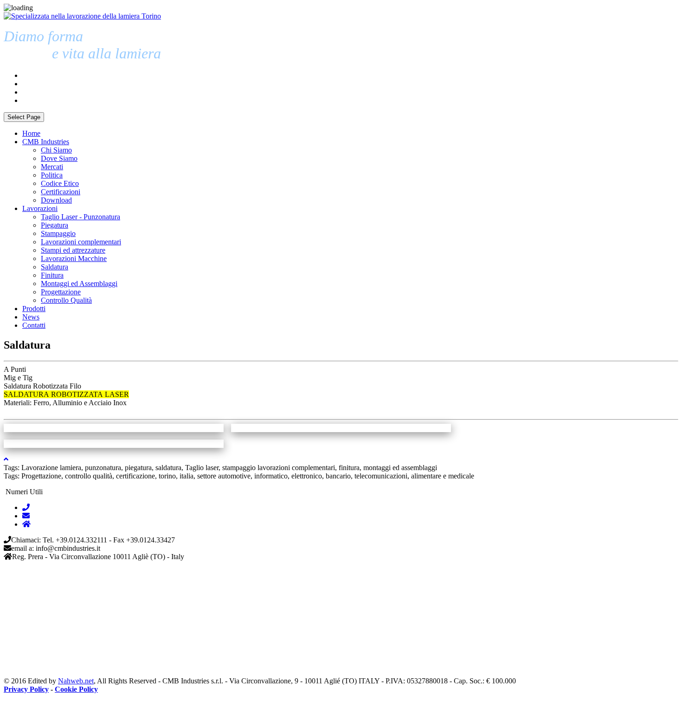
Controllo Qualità (66, 300)
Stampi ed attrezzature (73, 250)
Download (56, 200)
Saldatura (54, 267)
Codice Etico (60, 183)
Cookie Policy (76, 689)
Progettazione (61, 292)
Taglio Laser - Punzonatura (80, 217)
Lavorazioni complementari (81, 242)
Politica (52, 175)
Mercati (52, 167)
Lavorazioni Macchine (74, 258)
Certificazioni (60, 192)
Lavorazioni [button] (40, 208)
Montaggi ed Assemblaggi (79, 283)
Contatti (33, 325)
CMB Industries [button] (45, 142)
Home (31, 133)
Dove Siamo (59, 158)
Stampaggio (58, 233)
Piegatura (54, 225)
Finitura (52, 275)
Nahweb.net (76, 681)
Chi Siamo (56, 150)
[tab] (26, 507)
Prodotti (33, 308)
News (30, 317)
